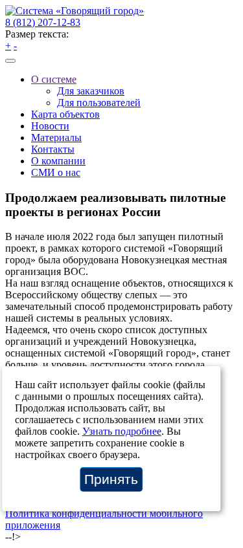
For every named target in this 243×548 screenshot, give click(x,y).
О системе (53, 79)
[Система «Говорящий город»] (74, 10)
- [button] (15, 45)
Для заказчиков (90, 90)
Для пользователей (99, 102)
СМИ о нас (55, 172)
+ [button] (8, 45)
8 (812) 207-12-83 (42, 22)
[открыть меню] (10, 61)
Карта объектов (65, 114)
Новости (50, 125)
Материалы (56, 137)
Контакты (53, 149)
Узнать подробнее (121, 431)
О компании (58, 160)
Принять (111, 479)
